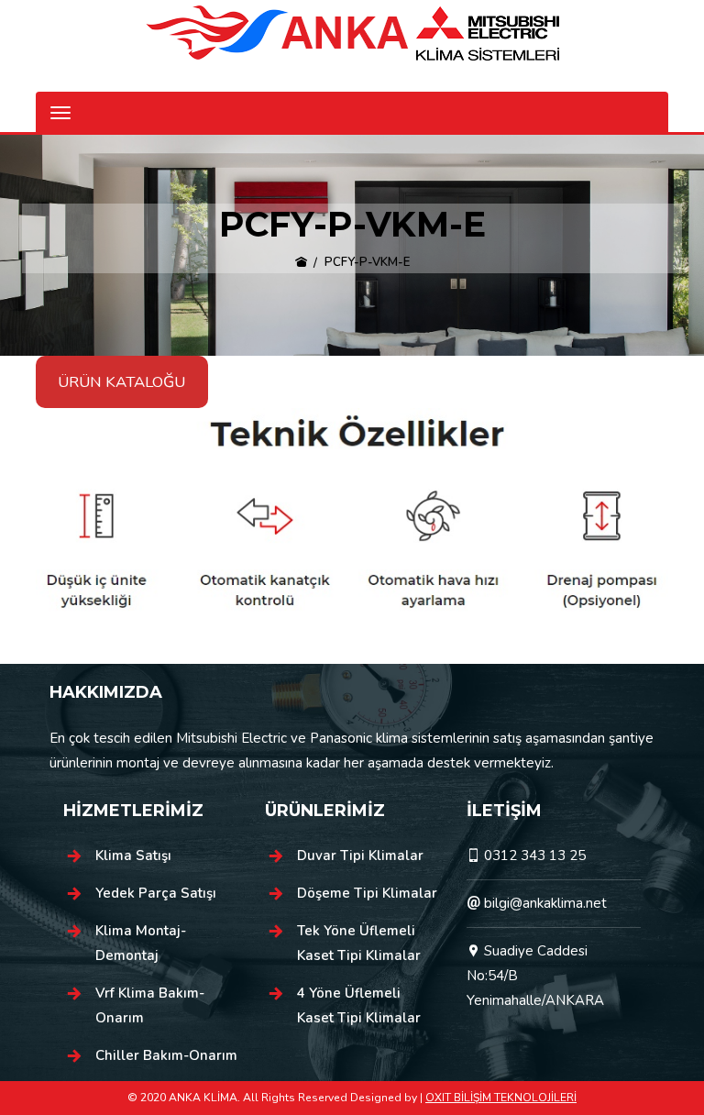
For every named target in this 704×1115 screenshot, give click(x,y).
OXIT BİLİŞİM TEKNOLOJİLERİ (501, 1097)
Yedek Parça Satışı (155, 893)
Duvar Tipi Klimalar (360, 855)
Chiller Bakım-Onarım (166, 1055)
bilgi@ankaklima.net (545, 903)
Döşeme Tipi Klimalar (367, 893)
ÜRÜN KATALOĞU (121, 381)
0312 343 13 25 (535, 855)
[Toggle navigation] (61, 112)
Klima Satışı (133, 855)
